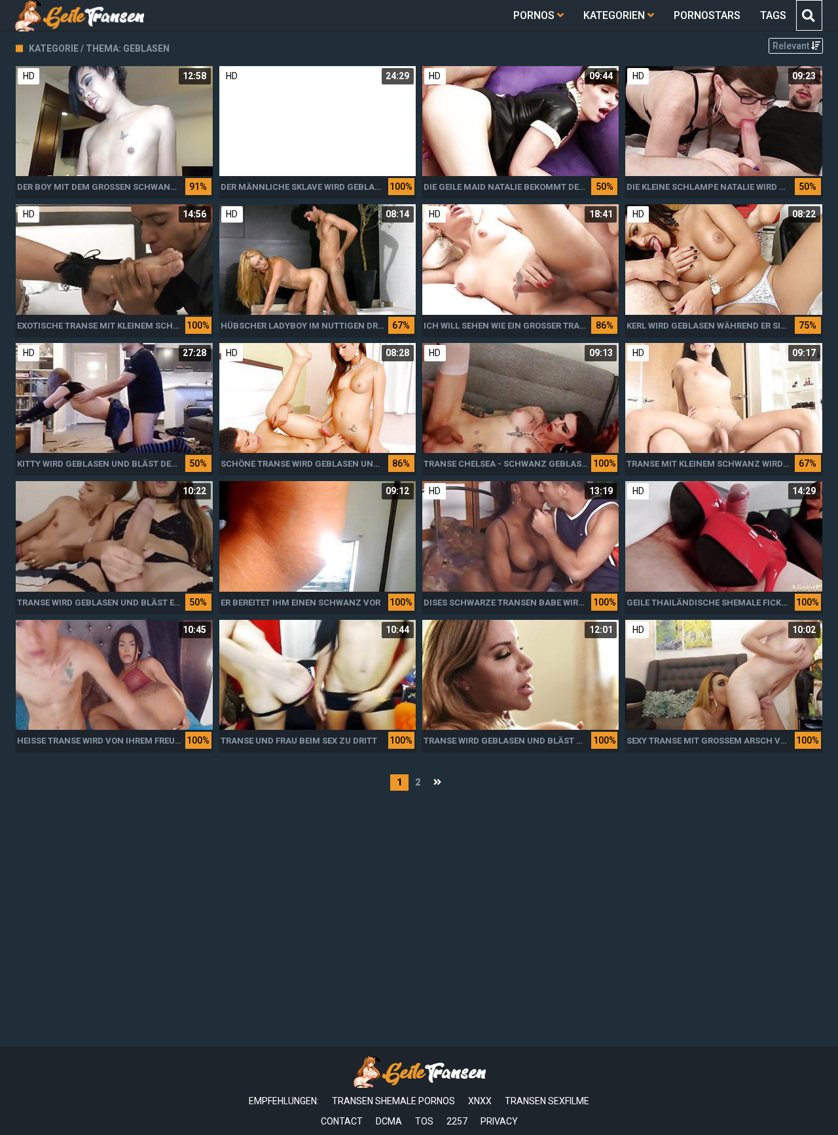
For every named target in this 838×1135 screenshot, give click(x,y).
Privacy (499, 1121)
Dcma (389, 1121)
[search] (808, 15)
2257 (456, 1121)
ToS (424, 1121)
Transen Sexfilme (547, 1101)
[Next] (437, 782)
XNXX (480, 1101)
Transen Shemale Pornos (393, 1101)
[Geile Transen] (78, 15)
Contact (342, 1121)
